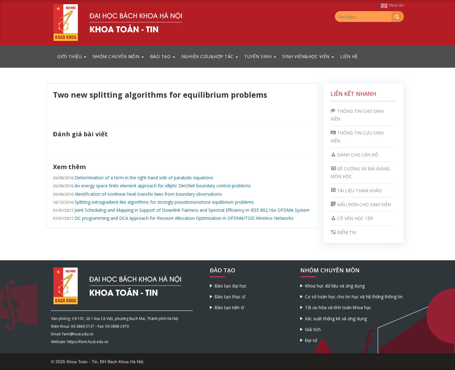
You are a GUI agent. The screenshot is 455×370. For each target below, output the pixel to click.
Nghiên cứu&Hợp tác (208, 56)
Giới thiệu (70, 56)
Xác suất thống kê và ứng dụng (336, 318)
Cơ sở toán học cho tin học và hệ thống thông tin (354, 297)
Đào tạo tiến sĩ (229, 307)
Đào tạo (161, 56)
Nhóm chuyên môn (117, 56)
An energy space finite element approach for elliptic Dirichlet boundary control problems (163, 186)
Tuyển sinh (258, 56)
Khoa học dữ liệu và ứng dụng (335, 286)
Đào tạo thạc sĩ (229, 297)
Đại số (311, 340)
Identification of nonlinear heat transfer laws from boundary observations (148, 194)
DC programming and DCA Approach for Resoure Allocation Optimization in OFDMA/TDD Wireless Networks (184, 218)
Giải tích (313, 329)
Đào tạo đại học (230, 286)
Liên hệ (349, 56)
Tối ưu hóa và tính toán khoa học (338, 307)
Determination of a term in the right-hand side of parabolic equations (144, 178)
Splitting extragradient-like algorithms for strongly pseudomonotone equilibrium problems (164, 202)
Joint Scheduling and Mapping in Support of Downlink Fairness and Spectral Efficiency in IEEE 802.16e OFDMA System (192, 210)
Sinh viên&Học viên (306, 56)
